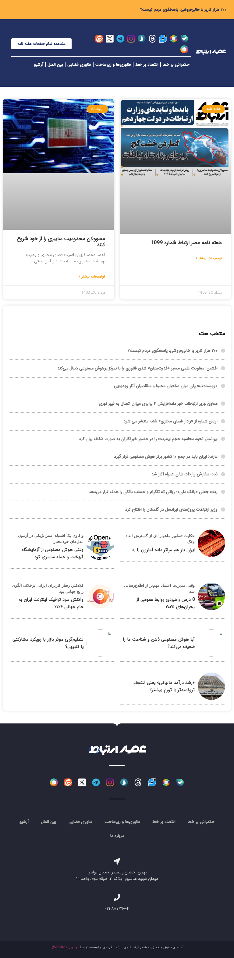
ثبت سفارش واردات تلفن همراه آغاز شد (184, 474)
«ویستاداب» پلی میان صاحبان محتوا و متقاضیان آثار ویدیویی (166, 386)
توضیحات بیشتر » (208, 258)
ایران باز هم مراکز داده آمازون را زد (163, 550)
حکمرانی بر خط (176, 64)
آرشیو (38, 64)
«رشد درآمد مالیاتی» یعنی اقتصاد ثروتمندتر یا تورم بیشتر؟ (164, 686)
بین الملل (55, 64)
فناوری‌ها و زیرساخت (113, 64)
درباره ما (117, 835)
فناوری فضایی (79, 64)
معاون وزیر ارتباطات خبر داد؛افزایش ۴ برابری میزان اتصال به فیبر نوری (158, 403)
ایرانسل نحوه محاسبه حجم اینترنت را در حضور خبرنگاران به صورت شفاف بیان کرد (148, 438)
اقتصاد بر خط (146, 64)
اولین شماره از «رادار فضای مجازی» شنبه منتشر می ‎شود (170, 421)
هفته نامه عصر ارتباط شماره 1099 (186, 243)
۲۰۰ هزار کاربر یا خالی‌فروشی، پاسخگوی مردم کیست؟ (183, 9)
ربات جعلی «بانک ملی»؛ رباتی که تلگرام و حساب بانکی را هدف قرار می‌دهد (153, 491)
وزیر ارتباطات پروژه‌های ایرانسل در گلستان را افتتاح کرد (171, 509)
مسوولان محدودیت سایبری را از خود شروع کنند (61, 242)
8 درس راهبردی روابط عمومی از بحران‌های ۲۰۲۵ (165, 603)
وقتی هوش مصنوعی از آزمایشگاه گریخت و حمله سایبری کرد (52, 553)
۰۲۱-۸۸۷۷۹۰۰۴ (117, 908)
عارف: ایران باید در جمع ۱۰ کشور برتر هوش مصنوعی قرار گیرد (166, 456)
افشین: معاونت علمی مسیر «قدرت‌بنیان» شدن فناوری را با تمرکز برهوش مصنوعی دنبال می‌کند (137, 368)
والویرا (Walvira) (64, 947)
